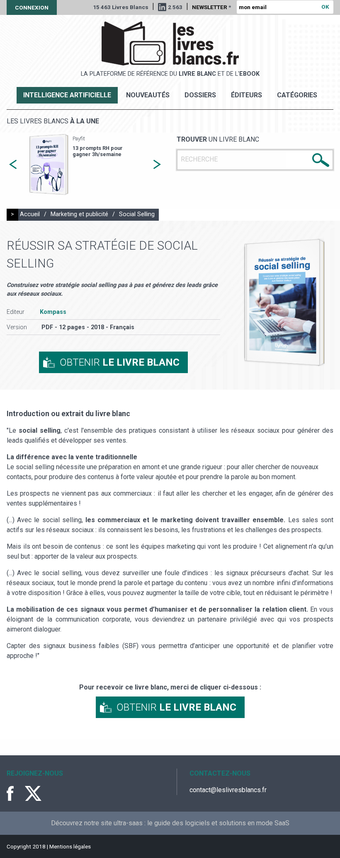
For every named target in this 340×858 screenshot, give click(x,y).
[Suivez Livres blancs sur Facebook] (15, 793)
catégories (297, 95)
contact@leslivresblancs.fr (228, 790)
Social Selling (137, 214)
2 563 (175, 7)
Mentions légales (70, 846)
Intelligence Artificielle (67, 95)
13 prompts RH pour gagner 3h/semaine (98, 151)
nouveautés (148, 95)
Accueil (30, 214)
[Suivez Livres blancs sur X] (33, 793)
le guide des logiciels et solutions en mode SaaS (218, 823)
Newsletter (211, 7)
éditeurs (246, 95)
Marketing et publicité (79, 214)
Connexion (32, 7)
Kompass (53, 312)
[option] (85, 164)
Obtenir (120, 362)
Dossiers (200, 95)
